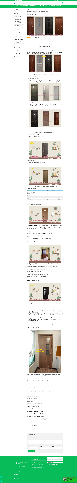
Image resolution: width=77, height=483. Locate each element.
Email (41, 446)
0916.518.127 (54, 0)
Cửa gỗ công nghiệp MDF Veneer (19, 26)
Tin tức (15, 56)
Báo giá (15, 11)
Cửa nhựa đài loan (29, 76)
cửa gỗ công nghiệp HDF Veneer (19, 22)
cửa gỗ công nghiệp (17, 18)
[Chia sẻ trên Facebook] (42, 419)
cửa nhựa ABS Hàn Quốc (17, 30)
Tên (28, 446)
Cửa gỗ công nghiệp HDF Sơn (18, 21)
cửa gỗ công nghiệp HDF (17, 19)
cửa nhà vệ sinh (16, 29)
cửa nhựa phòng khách (17, 45)
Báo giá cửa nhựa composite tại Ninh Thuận (35, 430)
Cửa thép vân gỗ (32, 5)
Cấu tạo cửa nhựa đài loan (34, 225)
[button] (54, 3)
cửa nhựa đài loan (16, 36)
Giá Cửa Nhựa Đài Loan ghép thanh (34, 134)
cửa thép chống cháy (17, 48)
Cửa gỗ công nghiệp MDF (18, 25)
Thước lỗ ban (42, 5)
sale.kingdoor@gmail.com (60, 0)
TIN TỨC (37, 5)
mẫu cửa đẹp (31, 401)
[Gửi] (46, 3)
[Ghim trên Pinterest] (46, 419)
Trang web (52, 446)
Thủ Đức (44, 409)
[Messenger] (1, 481)
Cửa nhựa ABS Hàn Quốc (51, 5)
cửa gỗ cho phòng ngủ (17, 16)
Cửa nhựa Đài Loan (58, 5)
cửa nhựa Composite (17, 32)
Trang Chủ (16, 5)
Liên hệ (46, 5)
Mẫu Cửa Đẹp (34, 14)
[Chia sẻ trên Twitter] (43, 419)
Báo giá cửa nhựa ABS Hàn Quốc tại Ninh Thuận (54, 430)
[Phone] (1, 477)
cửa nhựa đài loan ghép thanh (18, 39)
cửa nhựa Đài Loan (38, 306)
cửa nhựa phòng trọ (17, 47)
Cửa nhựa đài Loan (30, 50)
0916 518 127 (33, 396)
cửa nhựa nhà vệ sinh (17, 44)
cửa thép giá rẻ (16, 50)
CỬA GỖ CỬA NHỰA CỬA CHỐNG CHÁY (36, 403)
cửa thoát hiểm (16, 53)
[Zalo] (1, 479)
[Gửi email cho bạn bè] (45, 419)
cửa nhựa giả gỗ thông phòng (18, 41)
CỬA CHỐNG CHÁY (26, 5)
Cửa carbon (16, 13)
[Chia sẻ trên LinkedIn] (48, 419)
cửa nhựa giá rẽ (16, 42)
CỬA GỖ (21, 5)
